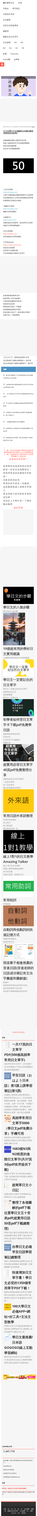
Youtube (14, 54)
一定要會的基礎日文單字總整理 (15, 422)
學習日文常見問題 (8, 1470)
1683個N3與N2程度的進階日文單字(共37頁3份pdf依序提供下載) (18, 1159)
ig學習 (16, 59)
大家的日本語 (8, 14)
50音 (20, 3)
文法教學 (7, 20)
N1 (17, 48)
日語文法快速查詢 (10, 25)
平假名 (6, 8)
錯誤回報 (18, 507)
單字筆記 (16, 8)
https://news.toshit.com (12, 245)
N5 (15, 42)
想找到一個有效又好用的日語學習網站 (14, 1488)
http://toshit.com (9, 220)
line (19, 1513)
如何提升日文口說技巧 (10, 1473)
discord (13, 1513)
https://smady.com (10, 192)
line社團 (6, 59)
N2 (10, 48)
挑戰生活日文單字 (10, 36)
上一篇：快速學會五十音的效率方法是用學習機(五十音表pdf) (18, 455)
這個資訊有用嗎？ (18, 459)
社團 (31, 1511)
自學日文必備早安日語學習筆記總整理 (18, 1251)
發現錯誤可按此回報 (19, 1032)
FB (23, 48)
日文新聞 (7, 42)
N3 (4, 48)
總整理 (6, 31)
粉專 (5, 54)
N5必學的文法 (7, 1466)
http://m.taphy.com (10, 209)
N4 (22, 42)
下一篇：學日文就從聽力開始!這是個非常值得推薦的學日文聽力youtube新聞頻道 (19, 451)
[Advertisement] (18, 110)
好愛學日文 (9, 3)
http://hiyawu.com (10, 234)
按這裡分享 (9, 357)
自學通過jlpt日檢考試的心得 (11, 1477)
